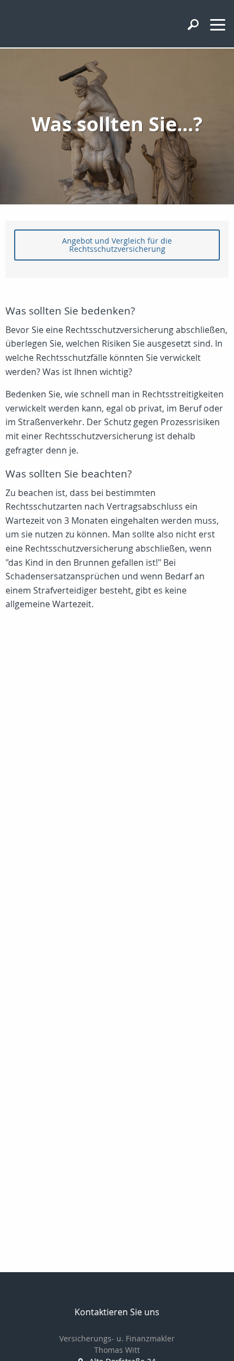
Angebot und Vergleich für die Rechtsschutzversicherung (117, 244)
